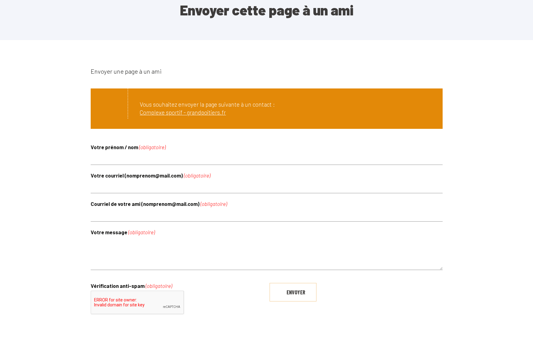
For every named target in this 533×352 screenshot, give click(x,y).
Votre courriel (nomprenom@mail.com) (150, 175)
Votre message (123, 232)
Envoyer (296, 292)
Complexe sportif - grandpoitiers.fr (183, 112)
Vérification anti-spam (131, 286)
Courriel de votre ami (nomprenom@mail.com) (159, 204)
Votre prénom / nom (128, 147)
